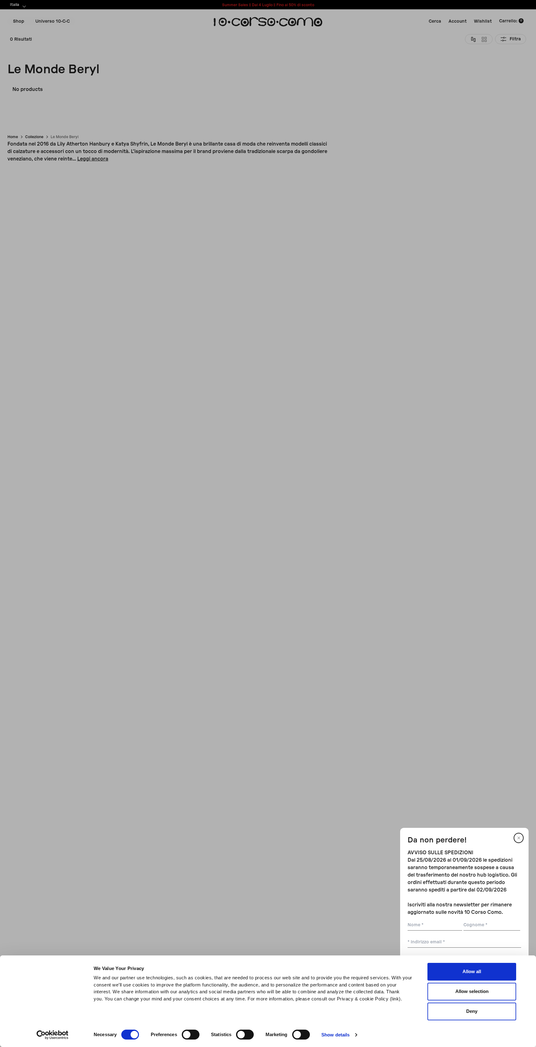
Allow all (471, 971)
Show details (335, 1034)
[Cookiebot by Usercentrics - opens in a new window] (52, 1035)
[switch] (190, 1035)
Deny (471, 1011)
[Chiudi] (519, 838)
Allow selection (472, 991)
